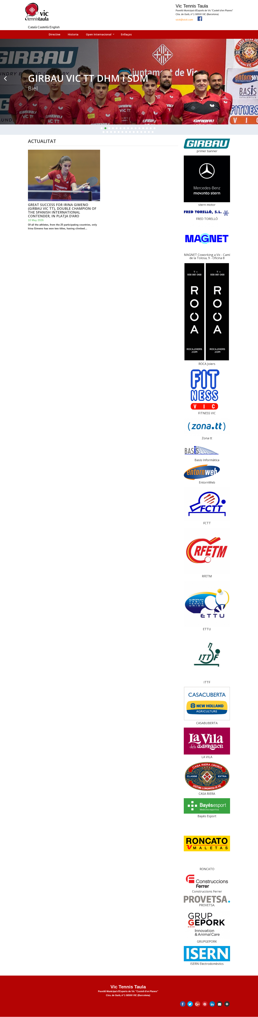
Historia (73, 34)
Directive (54, 34)
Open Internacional (98, 34)
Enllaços (126, 34)
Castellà (43, 27)
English (54, 27)
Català (33, 27)
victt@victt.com (184, 19)
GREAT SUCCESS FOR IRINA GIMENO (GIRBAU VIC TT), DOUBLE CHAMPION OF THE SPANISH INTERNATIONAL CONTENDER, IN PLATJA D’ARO (62, 210)
